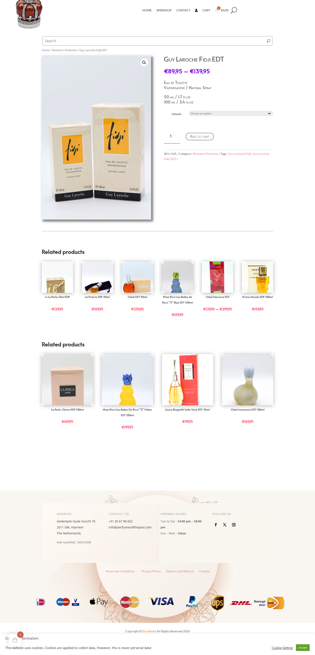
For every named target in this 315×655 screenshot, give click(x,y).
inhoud (176, 114)
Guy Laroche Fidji (239, 154)
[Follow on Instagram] (233, 524)
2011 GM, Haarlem (70, 527)
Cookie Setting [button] (282, 648)
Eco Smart (149, 631)
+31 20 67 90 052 (121, 521)
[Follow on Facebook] (215, 524)
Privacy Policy (151, 571)
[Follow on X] (224, 524)
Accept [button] (302, 647)
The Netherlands (69, 533)
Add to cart (200, 136)
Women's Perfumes (205, 154)
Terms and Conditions (120, 571)
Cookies (204, 571)
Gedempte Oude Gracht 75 (76, 521)
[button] (144, 62)
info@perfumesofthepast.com (130, 527)
